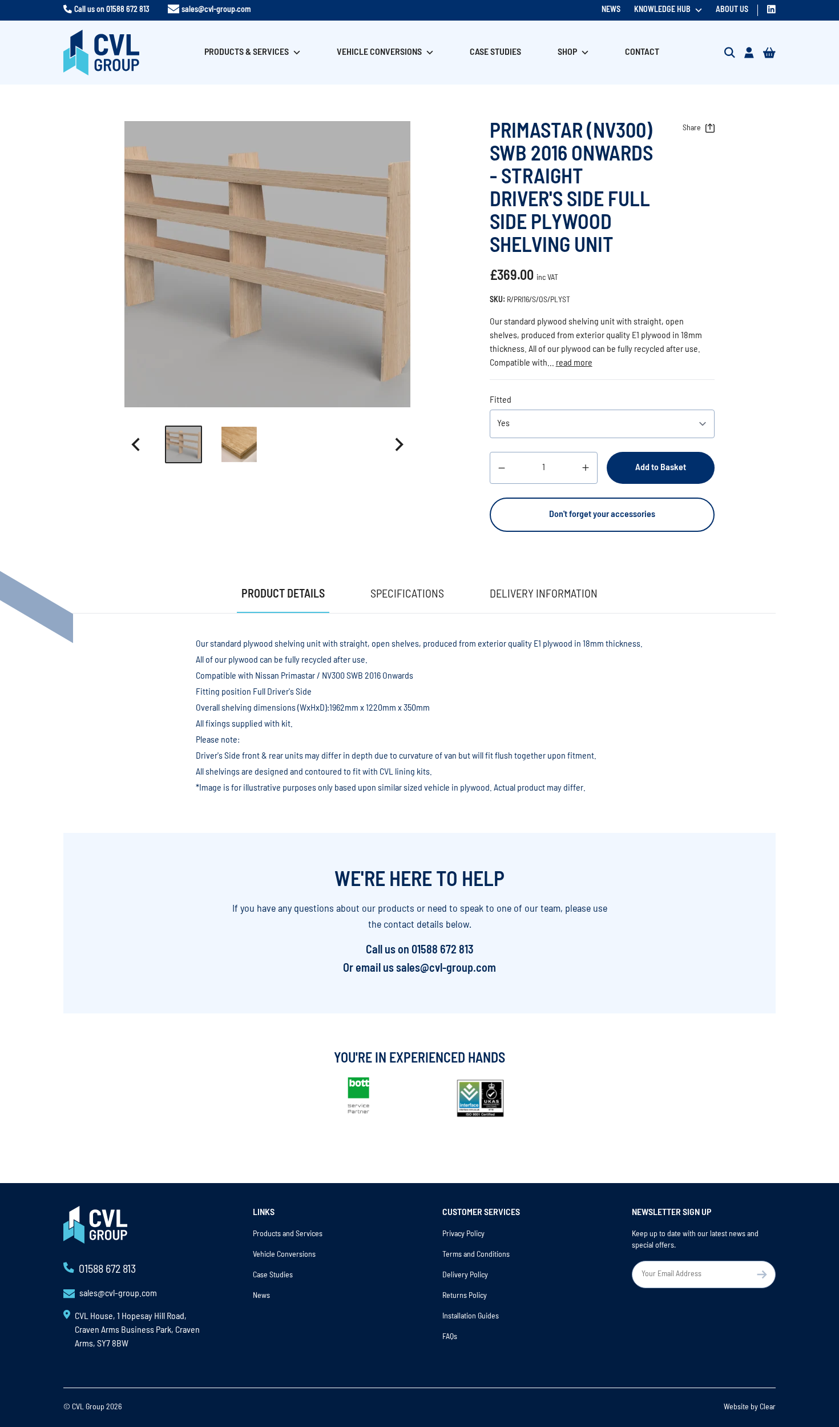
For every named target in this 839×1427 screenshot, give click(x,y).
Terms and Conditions (476, 1254)
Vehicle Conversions (379, 52)
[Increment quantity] (585, 467)
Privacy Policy (463, 1234)
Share (692, 128)
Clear (768, 1407)
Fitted (500, 400)
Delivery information (544, 594)
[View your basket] (769, 52)
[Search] (729, 52)
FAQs (449, 1337)
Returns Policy (464, 1296)
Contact (642, 52)
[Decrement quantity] (501, 467)
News (611, 10)
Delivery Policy (465, 1275)
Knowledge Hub (662, 10)
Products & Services (246, 52)
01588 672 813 (128, 10)
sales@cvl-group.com (216, 10)
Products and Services (287, 1234)
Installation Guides (470, 1316)
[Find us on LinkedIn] (771, 9)
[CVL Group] (101, 52)
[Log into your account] (749, 52)
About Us (732, 10)
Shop (567, 52)
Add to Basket (660, 467)
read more (574, 363)
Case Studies (495, 52)
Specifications (407, 594)
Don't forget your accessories (602, 514)
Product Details (283, 594)
